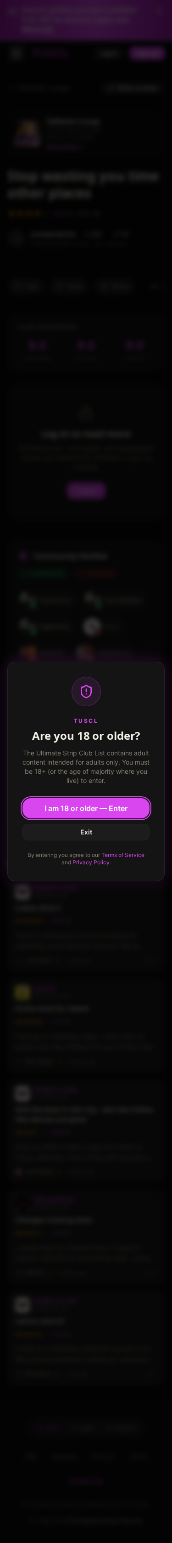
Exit (86, 832)
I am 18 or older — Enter (86, 808)
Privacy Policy (91, 862)
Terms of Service (122, 854)
